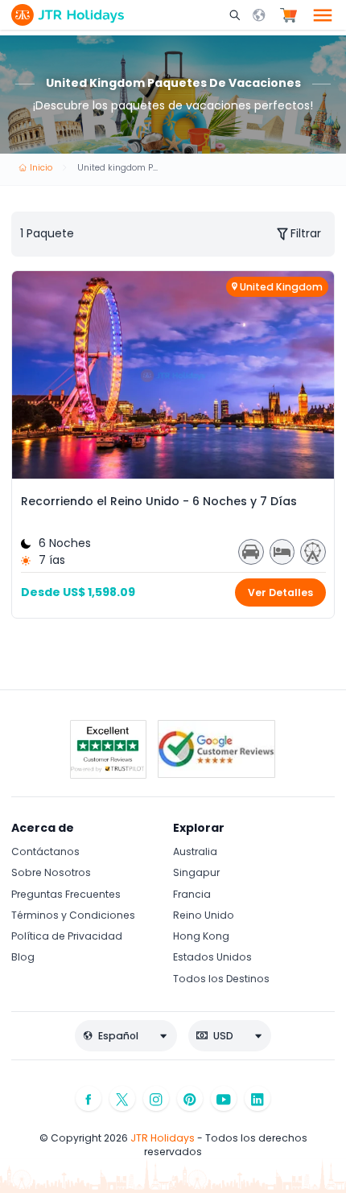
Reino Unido (203, 915)
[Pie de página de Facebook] (88, 1098)
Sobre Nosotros (51, 872)
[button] (236, 15)
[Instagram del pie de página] (156, 1098)
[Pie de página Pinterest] (190, 1098)
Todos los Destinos (221, 978)
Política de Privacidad (66, 936)
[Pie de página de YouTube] (223, 1098)
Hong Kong (201, 936)
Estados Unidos (212, 957)
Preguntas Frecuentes (66, 894)
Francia (192, 894)
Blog (23, 957)
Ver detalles (280, 592)
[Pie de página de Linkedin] (257, 1098)
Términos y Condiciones (73, 915)
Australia (195, 851)
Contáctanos (45, 851)
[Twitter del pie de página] (122, 1098)
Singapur (196, 872)
